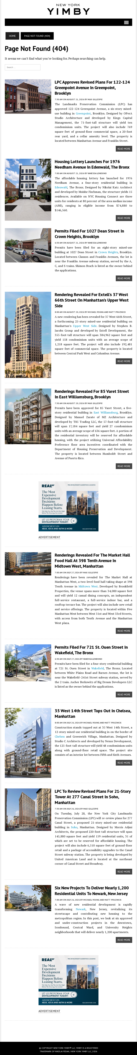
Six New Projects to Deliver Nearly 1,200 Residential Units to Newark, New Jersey (92, 890)
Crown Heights (108, 252)
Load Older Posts (68, 1030)
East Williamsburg (106, 412)
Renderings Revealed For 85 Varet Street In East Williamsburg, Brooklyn (92, 394)
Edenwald (61, 187)
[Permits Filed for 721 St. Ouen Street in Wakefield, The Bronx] (28, 679)
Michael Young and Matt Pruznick (107, 312)
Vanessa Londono (97, 173)
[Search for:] (22, 67)
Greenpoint (83, 113)
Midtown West (88, 586)
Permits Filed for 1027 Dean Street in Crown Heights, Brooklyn (89, 233)
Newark (81, 909)
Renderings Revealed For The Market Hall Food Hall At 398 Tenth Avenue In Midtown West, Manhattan (92, 560)
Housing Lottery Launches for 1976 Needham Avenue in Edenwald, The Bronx (92, 164)
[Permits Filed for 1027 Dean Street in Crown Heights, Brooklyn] (28, 260)
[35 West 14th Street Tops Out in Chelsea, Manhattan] (28, 775)
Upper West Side (85, 326)
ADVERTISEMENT (49, 537)
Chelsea (60, 736)
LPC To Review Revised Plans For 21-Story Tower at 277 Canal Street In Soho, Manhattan (92, 796)
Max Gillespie (95, 99)
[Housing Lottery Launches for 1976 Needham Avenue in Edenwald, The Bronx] (28, 218)
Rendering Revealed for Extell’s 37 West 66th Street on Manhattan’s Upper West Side (92, 300)
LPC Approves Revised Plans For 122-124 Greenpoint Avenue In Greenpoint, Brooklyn (92, 87)
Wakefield (97, 668)
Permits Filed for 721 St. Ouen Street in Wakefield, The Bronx (91, 649)
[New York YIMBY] (68, 9)
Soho (74, 827)
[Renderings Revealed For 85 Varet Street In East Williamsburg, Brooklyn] (28, 442)
